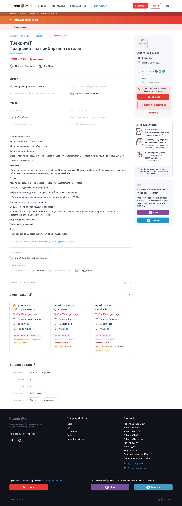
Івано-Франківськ (75, 439)
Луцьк (69, 427)
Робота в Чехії (131, 435)
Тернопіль (71, 431)
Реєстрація (140, 6)
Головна (12, 14)
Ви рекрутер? (153, 113)
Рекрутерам (99, 6)
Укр (167, 6)
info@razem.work (53, 480)
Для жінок (34, 400)
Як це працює (130, 450)
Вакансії (42, 6)
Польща (33, 372)
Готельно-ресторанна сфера (33, 36)
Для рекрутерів (135, 463)
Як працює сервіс (79, 6)
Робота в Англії (131, 443)
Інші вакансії (153, 97)
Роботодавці (58, 6)
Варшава (46, 372)
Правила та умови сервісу (137, 458)
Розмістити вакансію (138, 468)
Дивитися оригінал (66, 242)
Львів (69, 424)
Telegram (155, 220)
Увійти (156, 6)
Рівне (69, 435)
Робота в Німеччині (133, 439)
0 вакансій (147, 58)
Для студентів (50, 400)
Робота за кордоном (134, 424)
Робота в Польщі (132, 431)
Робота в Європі (132, 427)
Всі (31, 379)
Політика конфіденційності (137, 454)
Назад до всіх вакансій (26, 20)
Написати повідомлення (153, 105)
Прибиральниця (36, 393)
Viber (155, 213)
